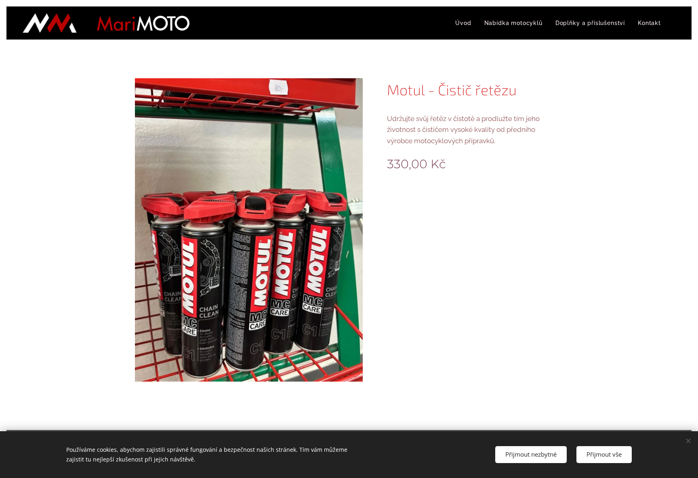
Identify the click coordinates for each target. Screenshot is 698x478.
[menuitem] (465, 23)
